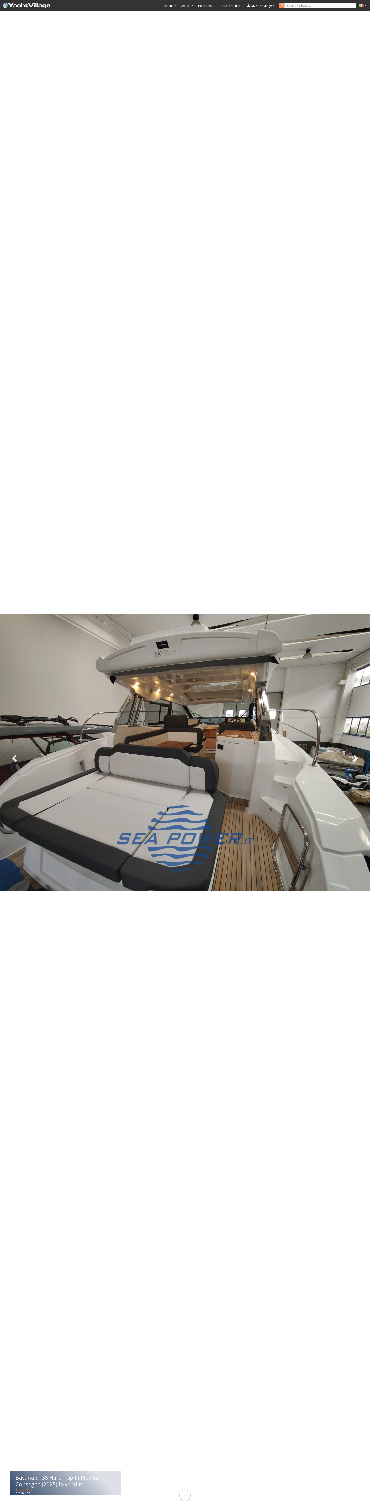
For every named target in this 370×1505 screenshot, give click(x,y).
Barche (168, 6)
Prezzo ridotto (230, 6)
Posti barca (205, 6)
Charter (186, 6)
